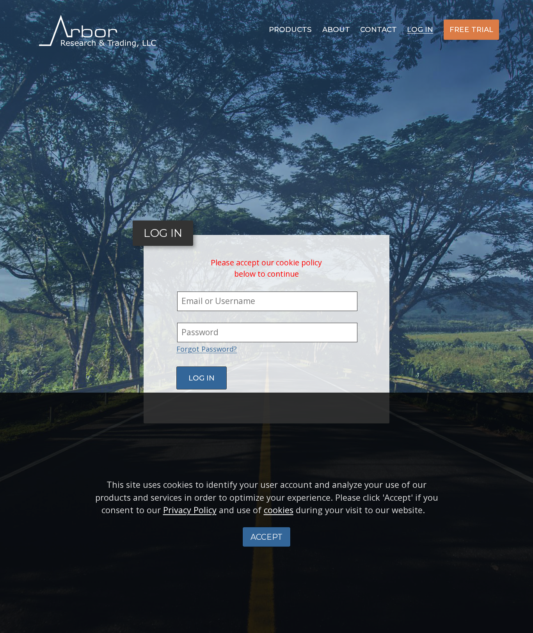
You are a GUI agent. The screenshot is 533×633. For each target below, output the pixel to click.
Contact (378, 29)
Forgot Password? (206, 349)
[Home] (97, 30)
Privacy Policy (190, 510)
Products (290, 29)
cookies (278, 510)
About (336, 29)
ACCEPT (266, 537)
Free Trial (471, 29)
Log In (420, 29)
